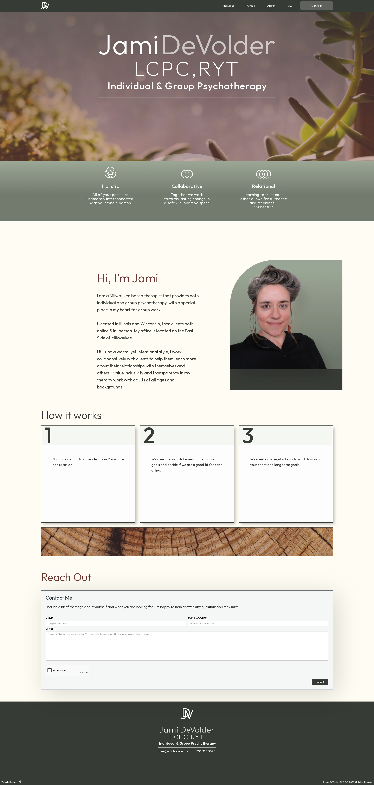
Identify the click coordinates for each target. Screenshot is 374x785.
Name (49, 618)
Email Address (197, 618)
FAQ (289, 5)
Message (51, 629)
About (271, 5)
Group (251, 5)
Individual (229, 5)
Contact (316, 5)
